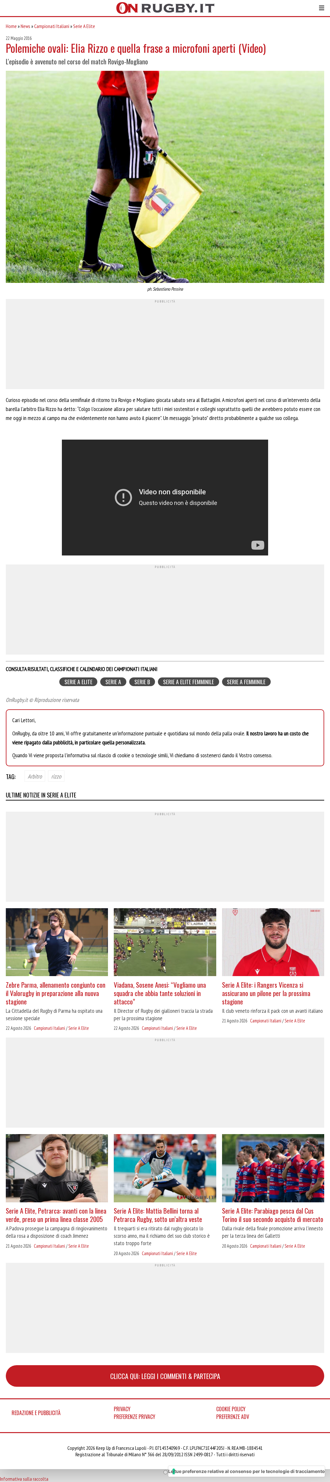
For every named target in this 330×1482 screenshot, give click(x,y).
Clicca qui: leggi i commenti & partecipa (165, 1376)
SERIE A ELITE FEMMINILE (188, 681)
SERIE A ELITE (78, 681)
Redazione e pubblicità (36, 1413)
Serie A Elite (84, 26)
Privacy (122, 1409)
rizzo (56, 776)
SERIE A (113, 681)
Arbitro (35, 776)
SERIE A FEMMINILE (246, 681)
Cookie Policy (231, 1409)
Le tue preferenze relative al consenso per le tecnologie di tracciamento (246, 1471)
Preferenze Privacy (134, 1417)
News (25, 26)
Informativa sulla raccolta (24, 1479)
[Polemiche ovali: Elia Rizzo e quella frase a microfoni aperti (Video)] (165, 177)
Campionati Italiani (51, 26)
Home (11, 26)
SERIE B (142, 681)
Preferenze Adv (232, 1417)
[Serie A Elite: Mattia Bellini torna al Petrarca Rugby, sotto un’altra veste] (165, 1169)
